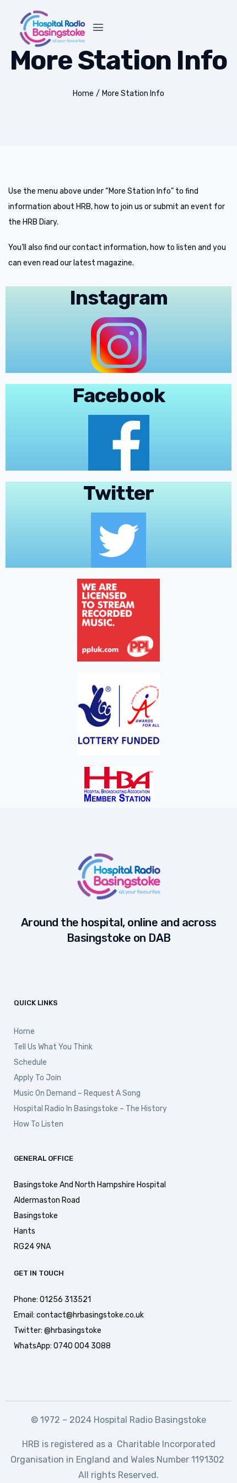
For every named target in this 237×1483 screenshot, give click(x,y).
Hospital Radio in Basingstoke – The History (90, 1108)
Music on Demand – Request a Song (77, 1093)
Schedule (30, 1062)
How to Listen (38, 1124)
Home (83, 93)
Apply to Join (37, 1077)
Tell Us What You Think (53, 1047)
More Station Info (133, 93)
